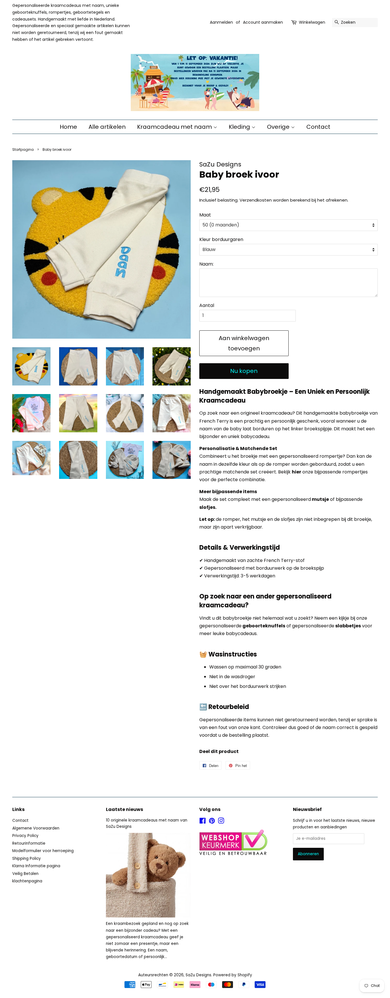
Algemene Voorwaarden (35, 828)
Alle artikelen (107, 127)
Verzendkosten (256, 200)
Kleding (240, 127)
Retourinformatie (28, 843)
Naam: (206, 264)
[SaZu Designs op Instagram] (221, 822)
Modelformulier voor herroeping (43, 851)
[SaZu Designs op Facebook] (202, 822)
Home (68, 127)
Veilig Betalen (25, 873)
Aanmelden (221, 22)
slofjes (207, 507)
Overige (279, 127)
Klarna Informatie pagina (36, 866)
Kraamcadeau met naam (175, 127)
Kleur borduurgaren (221, 239)
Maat (205, 215)
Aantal (206, 305)
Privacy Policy (25, 835)
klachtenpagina (27, 881)
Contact (318, 127)
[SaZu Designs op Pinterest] (212, 822)
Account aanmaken (263, 22)
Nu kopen (244, 371)
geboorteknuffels (263, 626)
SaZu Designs (198, 975)
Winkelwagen (312, 22)
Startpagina (23, 149)
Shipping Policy (26, 858)
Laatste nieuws (124, 809)
